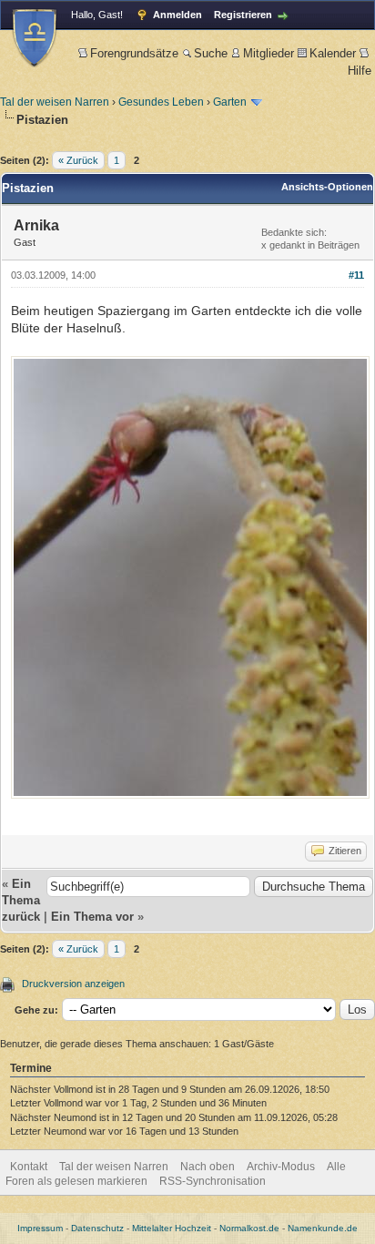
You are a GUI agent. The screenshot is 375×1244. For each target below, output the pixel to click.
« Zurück (78, 160)
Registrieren (243, 14)
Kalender (332, 53)
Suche (211, 53)
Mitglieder (268, 53)
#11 (356, 275)
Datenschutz (97, 1228)
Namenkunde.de (323, 1228)
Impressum (40, 1228)
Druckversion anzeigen (73, 983)
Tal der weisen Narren (54, 102)
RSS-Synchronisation (212, 1181)
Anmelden (177, 14)
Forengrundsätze (134, 53)
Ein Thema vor (92, 916)
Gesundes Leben (161, 102)
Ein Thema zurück (21, 900)
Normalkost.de (249, 1228)
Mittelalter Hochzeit (171, 1228)
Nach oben (207, 1166)
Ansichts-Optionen (327, 186)
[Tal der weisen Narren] (34, 37)
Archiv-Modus (281, 1166)
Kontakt (28, 1166)
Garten (230, 102)
